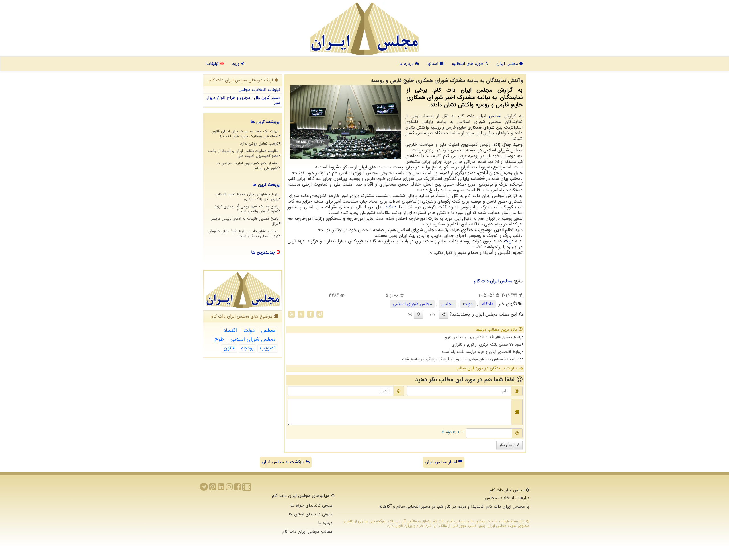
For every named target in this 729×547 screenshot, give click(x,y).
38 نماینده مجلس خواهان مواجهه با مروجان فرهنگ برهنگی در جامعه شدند (461, 359)
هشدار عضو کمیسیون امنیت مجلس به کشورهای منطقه (248, 166)
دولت (509, 241)
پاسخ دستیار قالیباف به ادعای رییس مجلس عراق (482, 337)
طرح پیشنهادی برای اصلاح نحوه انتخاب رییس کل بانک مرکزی (247, 197)
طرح (219, 339)
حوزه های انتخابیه (468, 64)
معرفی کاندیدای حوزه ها (311, 505)
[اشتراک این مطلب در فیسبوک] (310, 314)
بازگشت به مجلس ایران (284, 462)
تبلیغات (213, 64)
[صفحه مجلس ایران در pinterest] (212, 488)
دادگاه (391, 207)
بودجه (247, 348)
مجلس (495, 116)
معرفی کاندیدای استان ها (311, 514)
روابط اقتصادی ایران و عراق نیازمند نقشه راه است (481, 352)
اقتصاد (230, 330)
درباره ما (407, 64)
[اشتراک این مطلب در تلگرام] (320, 314)
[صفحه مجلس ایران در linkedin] (221, 488)
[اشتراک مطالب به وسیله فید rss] (292, 314)
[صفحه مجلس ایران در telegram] (204, 488)
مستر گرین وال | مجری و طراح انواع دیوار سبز (243, 100)
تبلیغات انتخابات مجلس (259, 90)
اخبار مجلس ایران (441, 462)
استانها (433, 64)
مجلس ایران (507, 64)
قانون (229, 348)
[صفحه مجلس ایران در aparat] (246, 488)
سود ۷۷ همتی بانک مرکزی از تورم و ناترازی (486, 344)
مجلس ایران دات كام (493, 281)
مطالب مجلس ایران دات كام (307, 532)
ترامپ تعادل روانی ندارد (259, 143)
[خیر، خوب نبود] (418, 314)
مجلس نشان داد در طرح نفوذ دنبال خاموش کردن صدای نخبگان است (243, 234)
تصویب (267, 348)
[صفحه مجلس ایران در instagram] (229, 488)
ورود (236, 64)
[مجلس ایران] (364, 28)
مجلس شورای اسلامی (412, 304)
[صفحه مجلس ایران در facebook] (237, 488)
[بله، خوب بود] (443, 314)
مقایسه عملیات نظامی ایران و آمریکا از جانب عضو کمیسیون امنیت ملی (243, 153)
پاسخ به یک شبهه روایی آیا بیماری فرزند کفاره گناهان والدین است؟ (246, 209)
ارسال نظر (507, 445)
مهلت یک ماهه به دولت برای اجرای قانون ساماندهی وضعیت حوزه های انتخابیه (245, 134)
